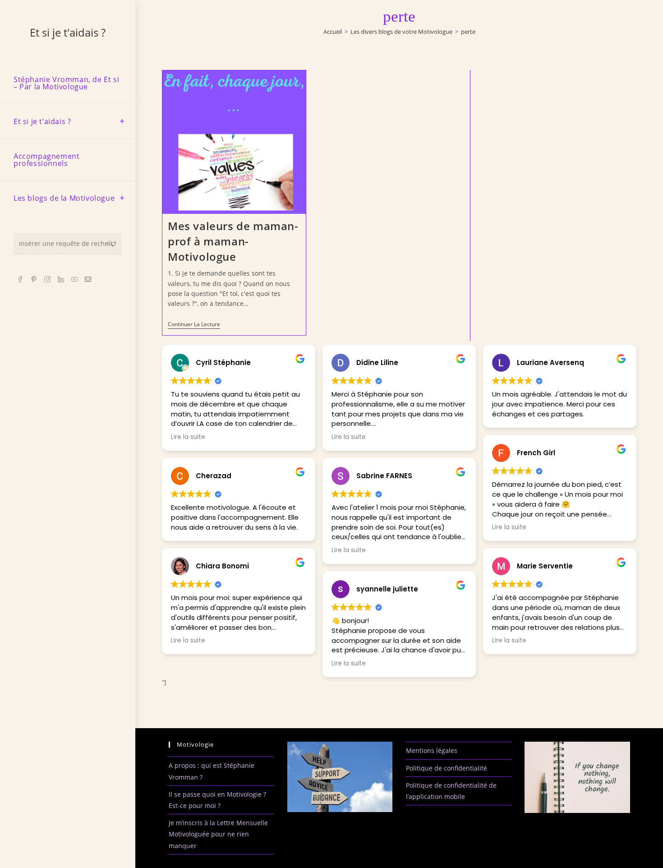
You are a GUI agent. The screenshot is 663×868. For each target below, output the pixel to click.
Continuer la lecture (194, 325)
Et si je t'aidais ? (68, 32)
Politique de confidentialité (446, 768)
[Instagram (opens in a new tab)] (47, 278)
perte (468, 32)
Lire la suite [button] (188, 437)
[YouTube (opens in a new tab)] (74, 278)
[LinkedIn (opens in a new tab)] (61, 278)
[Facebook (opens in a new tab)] (20, 278)
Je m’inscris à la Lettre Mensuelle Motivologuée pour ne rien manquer (218, 834)
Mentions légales (431, 750)
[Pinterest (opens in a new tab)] (34, 278)
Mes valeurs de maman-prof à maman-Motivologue (233, 240)
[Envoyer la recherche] (110, 243)
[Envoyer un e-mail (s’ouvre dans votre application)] (88, 278)
